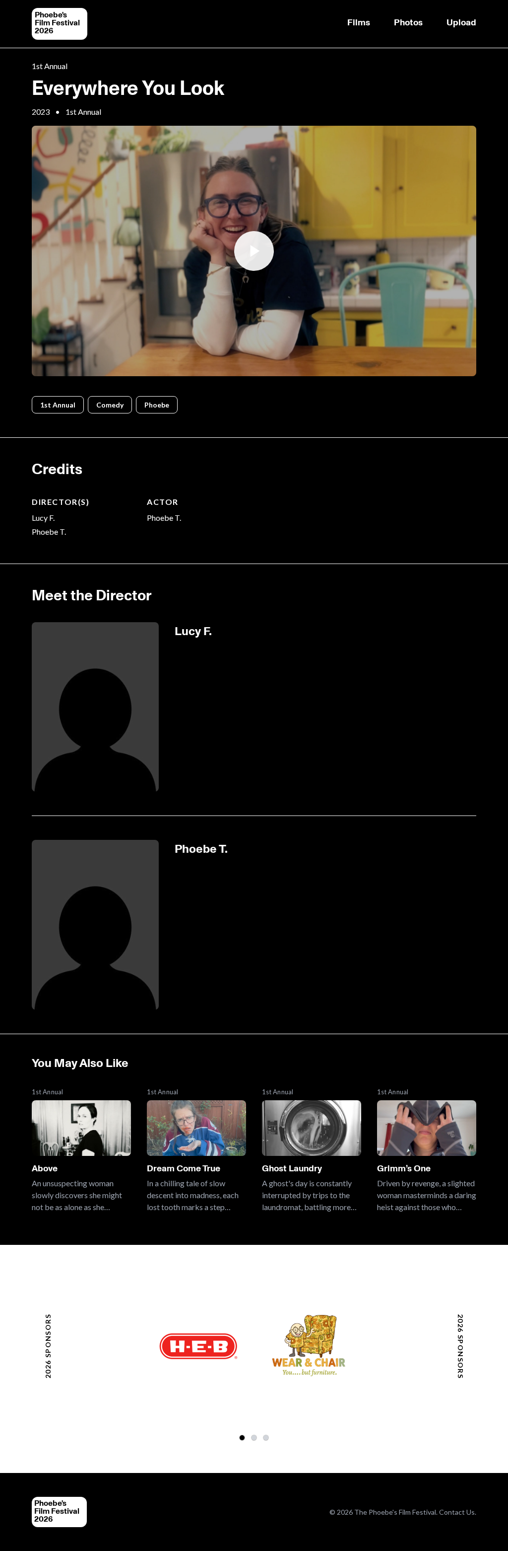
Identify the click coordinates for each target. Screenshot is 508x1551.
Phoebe (156, 405)
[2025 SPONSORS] (254, 1438)
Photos (408, 22)
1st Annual (49, 66)
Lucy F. (43, 517)
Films (358, 22)
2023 (41, 111)
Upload (461, 22)
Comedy (110, 405)
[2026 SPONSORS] (242, 1438)
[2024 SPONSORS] (266, 1438)
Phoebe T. (49, 531)
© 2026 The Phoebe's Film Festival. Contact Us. (402, 1512)
